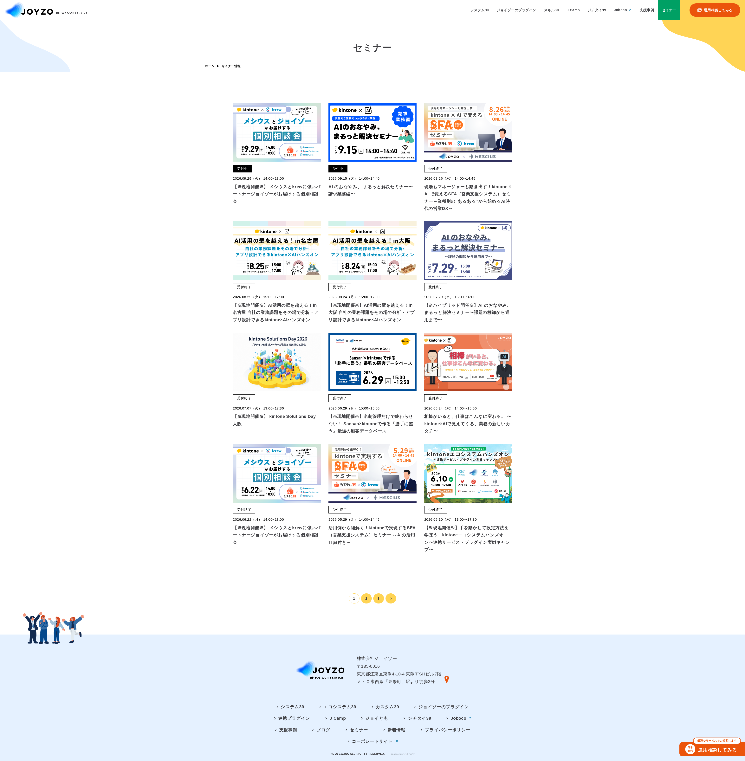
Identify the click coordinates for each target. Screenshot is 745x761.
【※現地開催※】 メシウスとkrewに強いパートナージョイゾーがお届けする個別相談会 (277, 194)
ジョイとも (376, 718)
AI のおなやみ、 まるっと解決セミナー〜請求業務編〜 (370, 190)
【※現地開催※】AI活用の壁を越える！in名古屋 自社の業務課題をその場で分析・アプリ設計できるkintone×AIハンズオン (276, 312)
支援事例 (288, 729)
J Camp (338, 718)
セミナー (359, 729)
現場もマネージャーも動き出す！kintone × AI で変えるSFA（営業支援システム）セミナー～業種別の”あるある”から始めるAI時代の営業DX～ (467, 197)
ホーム (209, 66)
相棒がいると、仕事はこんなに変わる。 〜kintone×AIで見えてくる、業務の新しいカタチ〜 (467, 423)
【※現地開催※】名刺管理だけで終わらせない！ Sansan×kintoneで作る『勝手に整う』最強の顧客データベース (370, 423)
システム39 (292, 706)
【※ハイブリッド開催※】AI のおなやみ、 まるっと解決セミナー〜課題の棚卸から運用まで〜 (467, 312)
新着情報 (396, 729)
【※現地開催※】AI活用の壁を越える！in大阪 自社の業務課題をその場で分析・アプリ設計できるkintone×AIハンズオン (371, 312)
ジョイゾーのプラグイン (443, 706)
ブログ (323, 729)
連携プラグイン (294, 718)
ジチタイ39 (419, 718)
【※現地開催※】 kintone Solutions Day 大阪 (274, 420)
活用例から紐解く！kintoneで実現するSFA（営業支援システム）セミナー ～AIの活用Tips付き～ (372, 535)
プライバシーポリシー (447, 729)
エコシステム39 (340, 706)
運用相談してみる (712, 747)
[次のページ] (390, 598)
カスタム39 (387, 706)
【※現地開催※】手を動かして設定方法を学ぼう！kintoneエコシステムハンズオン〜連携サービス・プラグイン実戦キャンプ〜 (467, 538)
